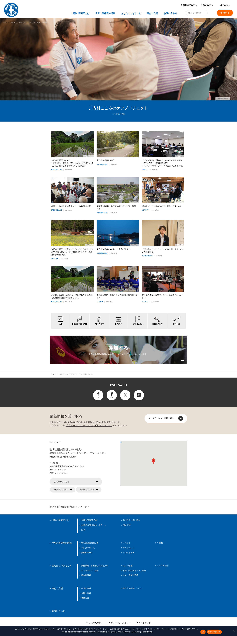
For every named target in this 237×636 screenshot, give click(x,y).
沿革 (83, 530)
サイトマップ (144, 623)
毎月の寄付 (86, 588)
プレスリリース (88, 548)
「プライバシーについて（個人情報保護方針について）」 (89, 425)
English (226, 5)
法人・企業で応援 (130, 575)
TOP (5, 22)
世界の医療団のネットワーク (93, 525)
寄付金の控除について (132, 588)
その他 (160, 543)
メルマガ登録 (162, 566)
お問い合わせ (170, 13)
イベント (127, 543)
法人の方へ (208, 5)
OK (203, 632)
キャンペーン (128, 548)
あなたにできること (131, 13)
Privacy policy (214, 632)
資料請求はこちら (60, 489)
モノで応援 (127, 566)
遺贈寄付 (85, 598)
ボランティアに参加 (90, 570)
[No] (233, 630)
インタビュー (128, 552)
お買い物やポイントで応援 (134, 570)
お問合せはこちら (61, 481)
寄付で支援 (152, 13)
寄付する (225, 13)
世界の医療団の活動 (105, 13)
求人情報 (127, 525)
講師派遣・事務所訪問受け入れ (94, 566)
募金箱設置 (86, 575)
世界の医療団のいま (90, 543)
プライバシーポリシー (120, 623)
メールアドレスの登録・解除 (161, 418)
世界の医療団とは (80, 13)
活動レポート (87, 552)
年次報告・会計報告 (131, 520)
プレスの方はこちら (86, 489)
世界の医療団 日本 (89, 520)
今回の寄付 (86, 593)
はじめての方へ (190, 5)
